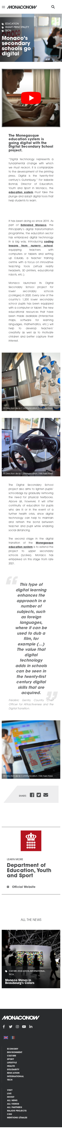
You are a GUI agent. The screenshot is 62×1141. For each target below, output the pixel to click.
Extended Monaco (33, 225)
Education (12, 24)
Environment (14, 1052)
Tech (8, 31)
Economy (12, 1049)
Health (11, 1066)
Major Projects (17, 1111)
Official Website (23, 887)
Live (9, 1094)
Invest (10, 1097)
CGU (9, 1114)
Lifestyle (12, 1063)
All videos (13, 1104)
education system (21, 192)
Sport (10, 1059)
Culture (11, 1056)
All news (12, 1101)
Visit (9, 1090)
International (15, 1077)
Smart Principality (17, 27)
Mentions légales (17, 1118)
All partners (14, 1107)
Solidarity (13, 1070)
